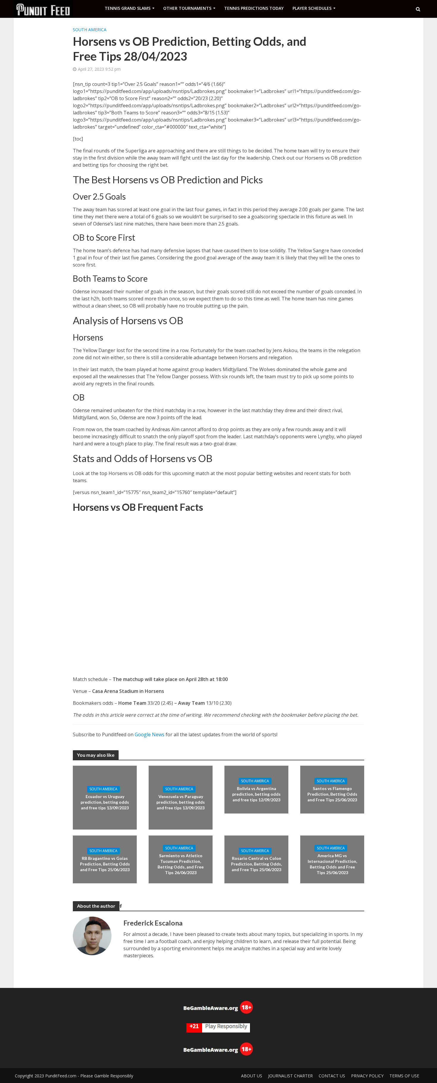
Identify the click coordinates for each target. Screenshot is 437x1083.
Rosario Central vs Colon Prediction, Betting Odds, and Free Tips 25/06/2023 (256, 864)
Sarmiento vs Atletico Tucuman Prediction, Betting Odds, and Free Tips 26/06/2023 (181, 864)
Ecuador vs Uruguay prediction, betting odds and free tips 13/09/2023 (105, 802)
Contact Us (332, 1076)
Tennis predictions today (254, 8)
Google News (149, 734)
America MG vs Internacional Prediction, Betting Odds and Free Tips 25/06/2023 (332, 864)
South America (89, 29)
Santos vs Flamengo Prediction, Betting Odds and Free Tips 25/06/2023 (332, 794)
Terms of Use (404, 1076)
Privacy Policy (367, 1076)
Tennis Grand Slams (127, 8)
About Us (251, 1076)
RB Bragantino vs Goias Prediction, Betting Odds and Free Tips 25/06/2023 (105, 864)
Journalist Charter (290, 1076)
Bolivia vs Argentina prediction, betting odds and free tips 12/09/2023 (256, 794)
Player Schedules (312, 8)
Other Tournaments (187, 8)
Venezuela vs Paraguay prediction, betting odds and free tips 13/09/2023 (180, 802)
